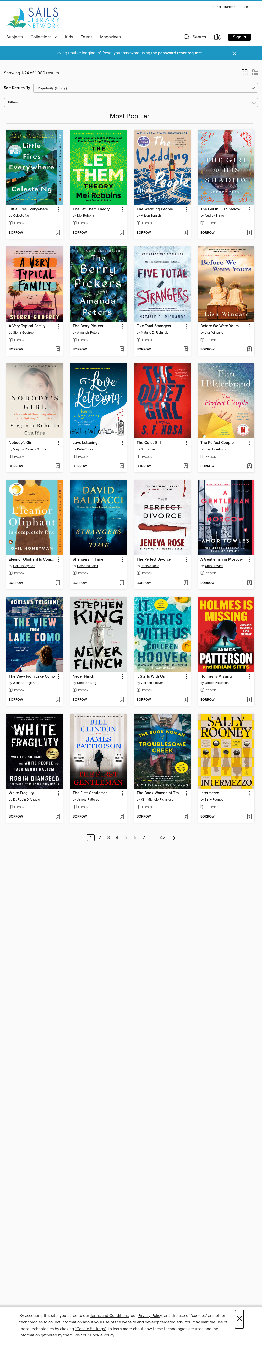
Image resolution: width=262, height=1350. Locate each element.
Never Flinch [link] (83, 676)
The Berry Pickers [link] (88, 326)
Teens (86, 37)
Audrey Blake (214, 216)
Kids (69, 37)
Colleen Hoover (152, 683)
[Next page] (174, 838)
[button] (224, 7)
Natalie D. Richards (154, 333)
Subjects (14, 37)
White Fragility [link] (21, 793)
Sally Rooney (214, 800)
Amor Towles (214, 566)
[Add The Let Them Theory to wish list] (121, 233)
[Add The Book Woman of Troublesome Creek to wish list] (185, 816)
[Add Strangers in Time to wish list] (121, 583)
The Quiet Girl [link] (149, 443)
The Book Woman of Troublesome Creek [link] (160, 793)
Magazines (110, 37)
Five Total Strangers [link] (154, 326)
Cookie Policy (102, 1335)
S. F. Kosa (148, 449)
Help (247, 7)
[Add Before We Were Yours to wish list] (249, 349)
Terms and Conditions (109, 1315)
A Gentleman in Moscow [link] (221, 559)
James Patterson (217, 683)
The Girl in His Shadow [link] (220, 209)
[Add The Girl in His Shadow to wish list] (249, 233)
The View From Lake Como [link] (32, 676)
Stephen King (86, 683)
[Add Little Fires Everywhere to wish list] (57, 233)
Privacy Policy (150, 1315)
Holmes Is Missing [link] (216, 676)
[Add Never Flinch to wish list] (121, 699)
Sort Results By (17, 87)
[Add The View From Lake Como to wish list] (57, 699)
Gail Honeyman (24, 566)
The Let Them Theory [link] (91, 209)
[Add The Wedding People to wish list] (185, 233)
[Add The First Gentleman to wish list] (121, 816)
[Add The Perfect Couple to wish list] (249, 466)
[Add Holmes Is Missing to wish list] (249, 699)
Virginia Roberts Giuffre (29, 449)
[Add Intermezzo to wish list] (249, 816)
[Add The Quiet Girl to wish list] (185, 466)
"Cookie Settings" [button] (90, 1328)
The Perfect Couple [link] (217, 443)
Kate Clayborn (87, 449)
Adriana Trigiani (24, 683)
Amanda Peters (88, 333)
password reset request (180, 53)
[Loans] (217, 38)
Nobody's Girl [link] (20, 443)
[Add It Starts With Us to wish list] (185, 699)
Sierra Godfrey (23, 333)
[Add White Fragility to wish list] (57, 816)
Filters (13, 102)
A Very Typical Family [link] (27, 326)
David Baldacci (87, 566)
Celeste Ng (21, 216)
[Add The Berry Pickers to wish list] (121, 349)
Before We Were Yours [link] (219, 326)
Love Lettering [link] (85, 443)
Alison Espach (151, 216)
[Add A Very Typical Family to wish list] (57, 349)
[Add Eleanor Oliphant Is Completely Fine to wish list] (57, 583)
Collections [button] (42, 37)
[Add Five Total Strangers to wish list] (185, 349)
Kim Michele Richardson (158, 800)
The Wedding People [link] (155, 209)
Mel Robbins (86, 216)
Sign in (239, 37)
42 (163, 838)
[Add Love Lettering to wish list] (121, 466)
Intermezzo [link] (209, 793)
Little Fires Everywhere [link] (28, 209)
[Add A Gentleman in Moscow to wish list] (249, 583)
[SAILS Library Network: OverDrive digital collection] (33, 17)
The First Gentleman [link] (90, 793)
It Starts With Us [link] (151, 676)
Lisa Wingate (214, 333)
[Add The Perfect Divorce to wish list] (185, 583)
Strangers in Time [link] (88, 559)
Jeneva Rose (150, 566)
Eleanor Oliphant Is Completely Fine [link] (32, 559)
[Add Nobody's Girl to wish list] (57, 466)
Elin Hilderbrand (216, 449)
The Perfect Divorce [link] (154, 559)
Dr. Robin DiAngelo (26, 800)
